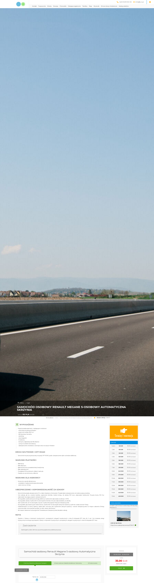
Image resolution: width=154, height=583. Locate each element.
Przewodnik (63, 6)
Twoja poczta (42, 6)
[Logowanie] (150, 2)
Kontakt (34, 6)
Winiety (49, 6)
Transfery (84, 6)
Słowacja (55, 6)
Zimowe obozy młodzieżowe (109, 6)
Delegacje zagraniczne (74, 6)
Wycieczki (96, 6)
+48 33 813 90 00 (125, 2)
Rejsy (90, 6)
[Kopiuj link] (135, 525)
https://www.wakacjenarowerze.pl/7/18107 (122, 525)
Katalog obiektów (124, 6)
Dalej (120, 568)
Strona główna (49, 417)
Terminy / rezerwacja (124, 435)
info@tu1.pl (139, 2)
